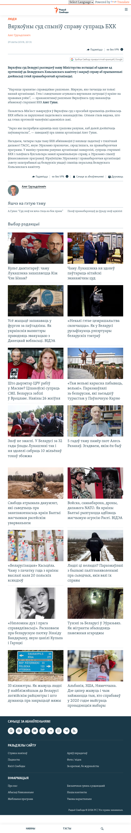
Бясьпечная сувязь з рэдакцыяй (86, 786)
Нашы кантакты (77, 792)
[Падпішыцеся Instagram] (58, 731)
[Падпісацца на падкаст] (42, 731)
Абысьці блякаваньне (21, 792)
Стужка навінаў (17, 753)
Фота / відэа (74, 759)
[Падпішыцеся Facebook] (19, 731)
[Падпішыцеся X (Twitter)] (27, 731)
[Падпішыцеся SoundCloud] (50, 731)
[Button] (95, 50)
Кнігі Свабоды (16, 766)
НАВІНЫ (30, 828)
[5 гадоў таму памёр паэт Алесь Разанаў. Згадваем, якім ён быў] (95, 421)
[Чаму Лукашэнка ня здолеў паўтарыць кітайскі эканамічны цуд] (95, 248)
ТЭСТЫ (67, 828)
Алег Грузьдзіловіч (19, 35)
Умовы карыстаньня (79, 799)
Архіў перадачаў (77, 753)
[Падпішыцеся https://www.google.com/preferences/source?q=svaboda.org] (11, 731)
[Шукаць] (102, 828)
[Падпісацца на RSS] (74, 731)
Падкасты (14, 759)
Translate (123, 2)
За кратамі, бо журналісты (83, 766)
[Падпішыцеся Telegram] (66, 731)
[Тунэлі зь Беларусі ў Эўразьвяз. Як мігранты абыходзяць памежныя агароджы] (95, 603)
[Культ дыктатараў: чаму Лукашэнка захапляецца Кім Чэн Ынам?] (35, 248)
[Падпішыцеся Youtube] (35, 731)
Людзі (12, 19)
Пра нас (12, 786)
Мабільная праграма (20, 799)
